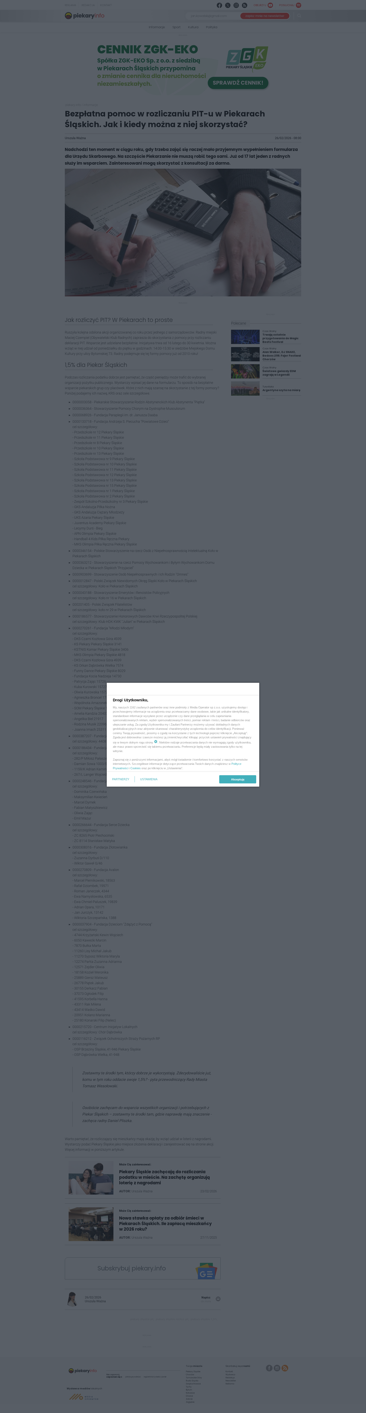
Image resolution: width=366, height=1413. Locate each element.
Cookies (135, 768)
